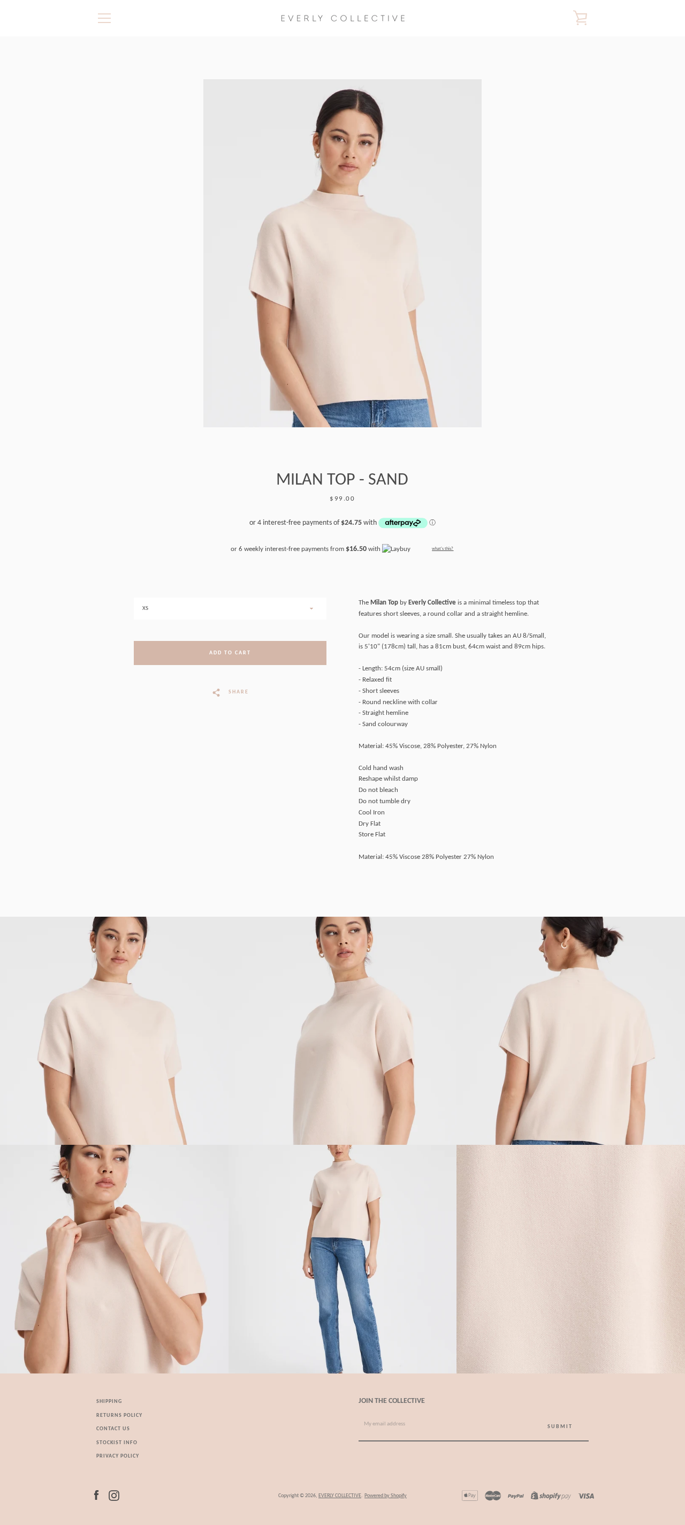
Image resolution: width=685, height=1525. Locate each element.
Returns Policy (119, 1415)
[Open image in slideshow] (342, 253)
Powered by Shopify (385, 1496)
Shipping (109, 1401)
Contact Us (113, 1428)
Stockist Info (117, 1442)
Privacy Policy (117, 1456)
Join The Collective (392, 1401)
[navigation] (104, 18)
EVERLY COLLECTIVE (339, 1496)
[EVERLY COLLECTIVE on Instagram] (114, 1495)
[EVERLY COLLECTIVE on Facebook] (96, 1495)
